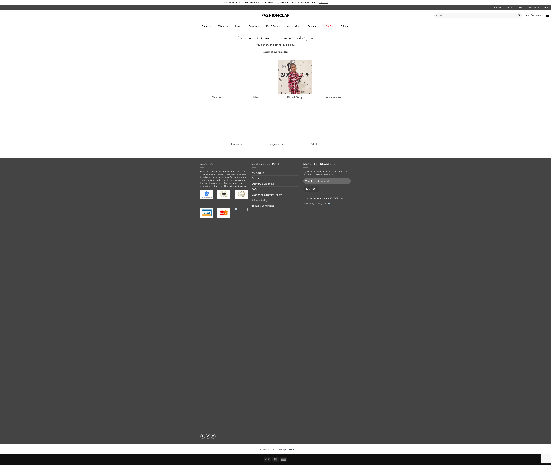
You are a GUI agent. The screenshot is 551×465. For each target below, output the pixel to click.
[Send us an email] (547, 8)
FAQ (521, 7)
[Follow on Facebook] (542, 8)
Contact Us (511, 7)
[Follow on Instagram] (545, 8)
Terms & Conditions (263, 205)
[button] (532, 7)
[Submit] (518, 15)
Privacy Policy (259, 200)
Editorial (345, 26)
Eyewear (253, 26)
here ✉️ (326, 203)
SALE (328, 26)
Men (237, 26)
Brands (205, 26)
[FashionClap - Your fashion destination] (275, 15)
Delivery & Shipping (263, 183)
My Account (259, 172)
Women (222, 26)
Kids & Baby (272, 26)
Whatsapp (322, 198)
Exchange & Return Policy (267, 194)
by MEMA (288, 449)
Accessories (293, 26)
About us (498, 7)
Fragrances (313, 26)
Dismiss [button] (323, 2)
